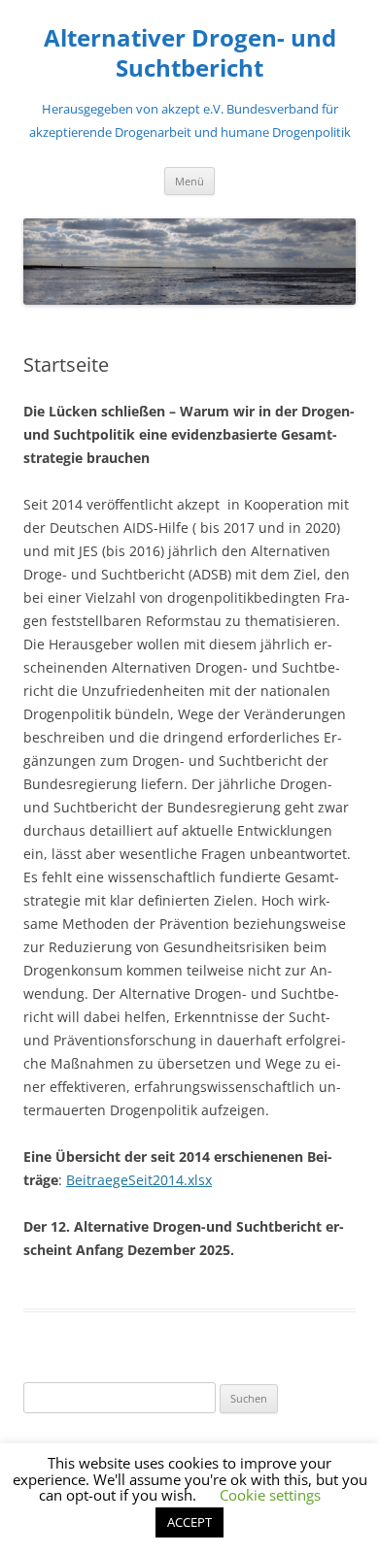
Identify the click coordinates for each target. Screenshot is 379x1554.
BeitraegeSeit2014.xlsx (139, 1180)
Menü (189, 181)
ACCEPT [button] (189, 1522)
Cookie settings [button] (270, 1494)
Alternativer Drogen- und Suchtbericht (190, 53)
